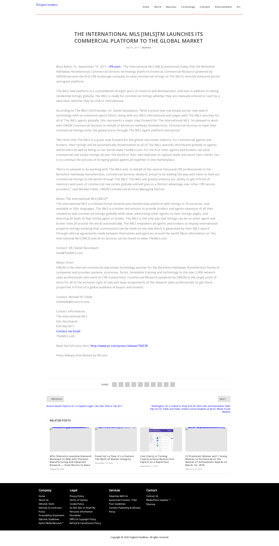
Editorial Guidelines (49, 519)
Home (146, 7)
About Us (44, 500)
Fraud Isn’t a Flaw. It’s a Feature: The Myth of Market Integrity (114, 458)
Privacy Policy (77, 496)
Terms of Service (79, 500)
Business (171, 7)
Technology (188, 7)
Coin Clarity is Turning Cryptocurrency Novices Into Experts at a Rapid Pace (157, 459)
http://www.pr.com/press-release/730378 (119, 346)
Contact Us (152, 496)
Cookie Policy (77, 504)
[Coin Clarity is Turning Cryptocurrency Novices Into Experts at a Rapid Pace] (161, 439)
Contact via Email (68, 331)
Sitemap (150, 504)
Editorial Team (46, 504)
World (157, 7)
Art (238, 7)
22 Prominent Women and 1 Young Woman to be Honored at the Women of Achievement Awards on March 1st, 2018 (206, 461)
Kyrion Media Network (50, 523)
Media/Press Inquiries (157, 500)
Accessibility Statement (51, 515)
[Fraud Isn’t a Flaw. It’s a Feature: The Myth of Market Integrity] (116, 439)
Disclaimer (75, 515)
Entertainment (223, 7)
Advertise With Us (118, 496)
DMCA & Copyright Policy (83, 519)
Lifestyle (205, 7)
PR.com (115, 66)
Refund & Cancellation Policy (85, 523)
